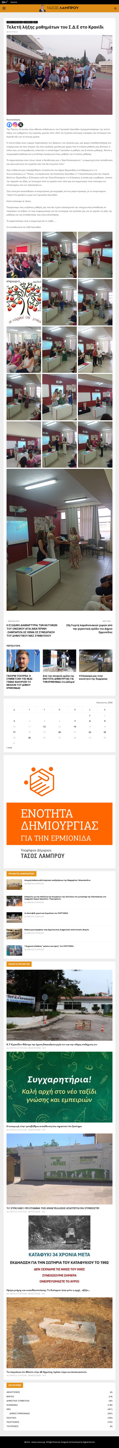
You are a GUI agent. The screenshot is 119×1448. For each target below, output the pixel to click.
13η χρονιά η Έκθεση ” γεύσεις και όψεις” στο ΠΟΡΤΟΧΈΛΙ (49, 946)
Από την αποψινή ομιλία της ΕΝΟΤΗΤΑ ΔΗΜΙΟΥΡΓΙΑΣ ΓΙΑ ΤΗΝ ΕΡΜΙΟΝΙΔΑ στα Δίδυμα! (58, 679)
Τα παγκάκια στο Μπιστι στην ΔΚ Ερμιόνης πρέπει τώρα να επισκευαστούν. (47, 1372)
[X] (20, 124)
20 (59, 732)
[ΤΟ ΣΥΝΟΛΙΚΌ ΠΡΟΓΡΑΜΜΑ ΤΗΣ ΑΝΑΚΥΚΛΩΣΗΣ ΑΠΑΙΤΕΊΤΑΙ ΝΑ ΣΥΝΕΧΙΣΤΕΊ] (59, 1168)
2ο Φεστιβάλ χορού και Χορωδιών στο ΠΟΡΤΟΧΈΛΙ (46, 913)
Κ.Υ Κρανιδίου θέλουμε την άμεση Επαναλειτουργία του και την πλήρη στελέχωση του (52, 1044)
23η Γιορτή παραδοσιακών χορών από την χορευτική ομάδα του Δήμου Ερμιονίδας (89, 629)
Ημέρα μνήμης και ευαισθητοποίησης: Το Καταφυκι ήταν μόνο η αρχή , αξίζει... (48, 1290)
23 (105, 732)
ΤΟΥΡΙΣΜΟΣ (13, 1426)
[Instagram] (15, 124)
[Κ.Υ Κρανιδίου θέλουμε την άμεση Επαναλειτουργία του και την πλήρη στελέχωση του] (59, 1005)
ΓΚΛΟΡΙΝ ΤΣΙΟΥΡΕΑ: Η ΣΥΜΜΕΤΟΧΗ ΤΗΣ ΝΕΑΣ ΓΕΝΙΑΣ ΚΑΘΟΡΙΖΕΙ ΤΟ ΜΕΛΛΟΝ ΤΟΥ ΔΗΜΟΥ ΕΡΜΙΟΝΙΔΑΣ (20, 682)
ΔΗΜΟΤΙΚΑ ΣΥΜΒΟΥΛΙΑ (18, 1401)
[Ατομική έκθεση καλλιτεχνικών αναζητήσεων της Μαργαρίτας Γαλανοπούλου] (14, 884)
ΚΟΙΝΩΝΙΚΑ (28, 22)
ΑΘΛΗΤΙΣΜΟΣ (13, 1392)
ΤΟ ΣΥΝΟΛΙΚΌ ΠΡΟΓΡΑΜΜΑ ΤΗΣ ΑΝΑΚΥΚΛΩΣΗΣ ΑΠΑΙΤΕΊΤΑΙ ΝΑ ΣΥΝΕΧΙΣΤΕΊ (53, 1208)
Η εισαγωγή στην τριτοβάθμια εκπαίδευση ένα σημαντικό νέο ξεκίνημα (44, 1126)
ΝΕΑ (35, 22)
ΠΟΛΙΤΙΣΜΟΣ (13, 1422)
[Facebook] (9, 124)
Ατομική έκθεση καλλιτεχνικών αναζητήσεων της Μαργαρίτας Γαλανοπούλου (57, 880)
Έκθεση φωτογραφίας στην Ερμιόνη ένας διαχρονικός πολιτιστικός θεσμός (56, 930)
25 (29, 738)
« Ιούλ (9, 747)
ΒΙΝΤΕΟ (10, 1396)
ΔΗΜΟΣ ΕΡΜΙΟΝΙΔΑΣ (14, 22)
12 (44, 726)
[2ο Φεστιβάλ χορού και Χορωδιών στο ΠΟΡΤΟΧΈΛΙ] (14, 917)
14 (75, 726)
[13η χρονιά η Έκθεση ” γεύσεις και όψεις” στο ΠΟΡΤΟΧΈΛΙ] (14, 950)
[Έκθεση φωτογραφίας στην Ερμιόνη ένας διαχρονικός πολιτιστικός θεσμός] (14, 934)
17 (14, 732)
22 (90, 732)
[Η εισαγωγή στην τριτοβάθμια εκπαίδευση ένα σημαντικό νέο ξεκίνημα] (59, 1087)
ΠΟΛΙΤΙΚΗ (11, 1418)
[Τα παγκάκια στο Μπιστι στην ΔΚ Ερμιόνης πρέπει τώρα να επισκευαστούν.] (59, 1332)
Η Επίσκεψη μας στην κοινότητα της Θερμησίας (93, 677)
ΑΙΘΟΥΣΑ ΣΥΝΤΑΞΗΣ (35, 884)
